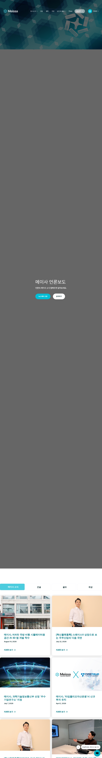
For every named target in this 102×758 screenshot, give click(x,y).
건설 (41, 11)
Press (70, 11)
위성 (53, 11)
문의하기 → (79, 11)
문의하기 (59, 296)
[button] (34, 11)
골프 (47, 11)
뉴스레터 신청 (43, 296)
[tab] (12, 587)
